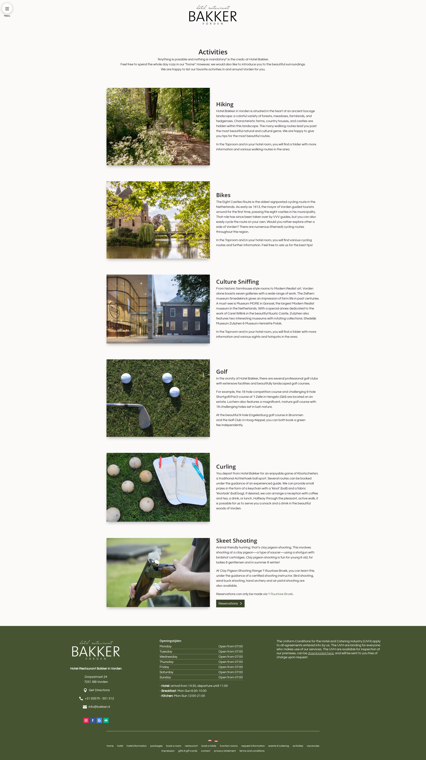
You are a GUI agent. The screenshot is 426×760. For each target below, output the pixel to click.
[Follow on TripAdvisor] (106, 720)
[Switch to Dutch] (210, 740)
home (110, 746)
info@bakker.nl (99, 706)
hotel (120, 746)
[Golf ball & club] (158, 436)
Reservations (228, 603)
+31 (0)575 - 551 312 (99, 698)
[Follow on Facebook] (92, 720)
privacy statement (225, 751)
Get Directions (99, 690)
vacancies (313, 746)
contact (205, 751)
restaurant (191, 746)
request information (253, 746)
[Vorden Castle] (158, 257)
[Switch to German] (216, 740)
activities (298, 746)
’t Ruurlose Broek (280, 594)
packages (156, 746)
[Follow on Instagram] (86, 720)
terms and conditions (252, 751)
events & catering (278, 746)
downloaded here (321, 653)
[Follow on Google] (99, 720)
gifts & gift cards (187, 751)
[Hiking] (158, 164)
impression (168, 751)
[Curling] (158, 520)
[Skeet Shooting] (158, 606)
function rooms (229, 746)
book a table (208, 746)
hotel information (137, 746)
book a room (173, 746)
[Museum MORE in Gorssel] (158, 342)
